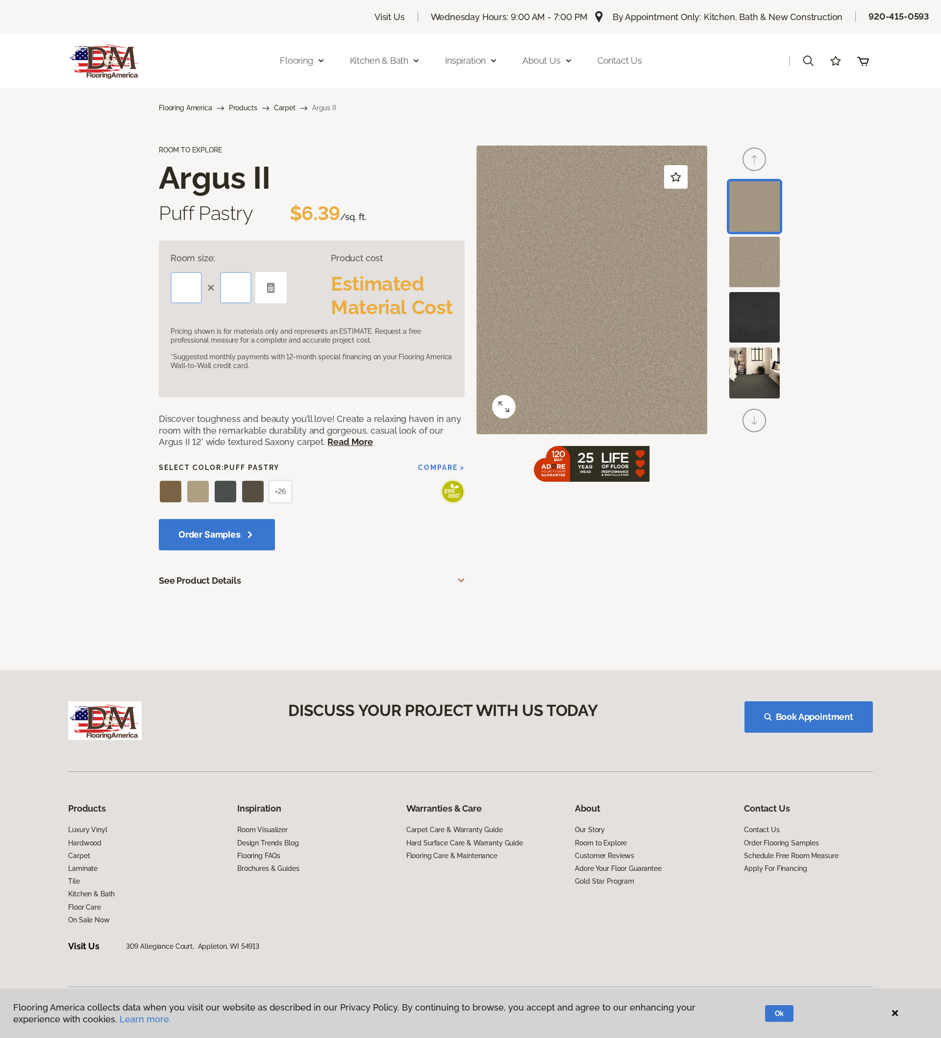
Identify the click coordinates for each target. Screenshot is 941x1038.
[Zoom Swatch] (504, 407)
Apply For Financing (775, 868)
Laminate (83, 868)
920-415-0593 (898, 16)
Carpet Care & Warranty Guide (454, 830)
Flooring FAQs (258, 856)
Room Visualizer (262, 830)
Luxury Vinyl (87, 830)
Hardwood (84, 843)
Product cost (357, 258)
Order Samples (209, 534)
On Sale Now (88, 920)
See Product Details (200, 580)
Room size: (193, 258)
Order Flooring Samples (781, 843)
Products (243, 108)
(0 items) (863, 61)
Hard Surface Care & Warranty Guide (464, 843)
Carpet (285, 108)
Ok (779, 1013)
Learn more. (145, 1019)
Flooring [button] (296, 60)
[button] (808, 61)
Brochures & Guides (268, 868)
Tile (73, 881)
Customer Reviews (604, 856)
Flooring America (185, 108)
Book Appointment (814, 717)
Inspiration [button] (465, 60)
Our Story (590, 830)
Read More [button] (349, 442)
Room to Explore (601, 843)
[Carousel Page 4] (754, 372)
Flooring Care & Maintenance (451, 856)
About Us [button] (541, 60)
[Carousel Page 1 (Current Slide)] (754, 206)
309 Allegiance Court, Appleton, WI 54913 (192, 946)
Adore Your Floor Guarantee (618, 868)
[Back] (754, 159)
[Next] (754, 420)
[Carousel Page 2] (754, 262)
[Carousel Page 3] (754, 317)
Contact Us (619, 60)
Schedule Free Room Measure (791, 856)
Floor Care (84, 907)
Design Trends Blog (267, 843)
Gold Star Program (604, 881)
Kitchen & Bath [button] (379, 60)
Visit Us (389, 17)
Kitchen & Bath (91, 894)
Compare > (441, 467)
